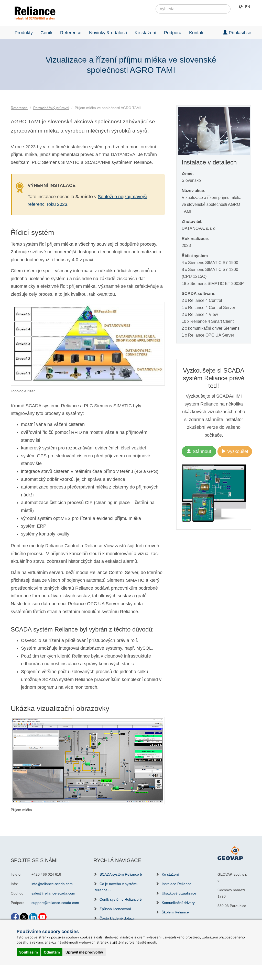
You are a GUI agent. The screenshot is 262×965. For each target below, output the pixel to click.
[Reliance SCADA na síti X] (24, 914)
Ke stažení (145, 32)
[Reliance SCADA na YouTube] (42, 914)
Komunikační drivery (178, 903)
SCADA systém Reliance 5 (121, 874)
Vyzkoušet (237, 451)
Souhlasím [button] (28, 952)
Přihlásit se (239, 32)
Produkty (24, 32)
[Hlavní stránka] (33, 13)
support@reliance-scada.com (55, 903)
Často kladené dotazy (117, 918)
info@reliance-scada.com (52, 884)
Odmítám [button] (52, 952)
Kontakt (197, 32)
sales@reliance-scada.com (53, 893)
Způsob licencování (115, 909)
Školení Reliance (175, 912)
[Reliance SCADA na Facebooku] (15, 914)
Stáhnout (201, 451)
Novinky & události (108, 32)
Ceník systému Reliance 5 (121, 899)
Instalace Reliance (176, 884)
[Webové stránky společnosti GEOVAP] (230, 852)
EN (247, 7)
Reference (70, 32)
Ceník (46, 32)
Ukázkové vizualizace (179, 893)
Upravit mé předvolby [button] (84, 952)
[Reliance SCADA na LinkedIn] (33, 914)
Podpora (172, 32)
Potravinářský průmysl (51, 108)
